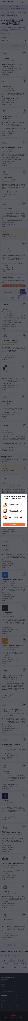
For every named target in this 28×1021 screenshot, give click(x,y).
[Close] (25, 495)
